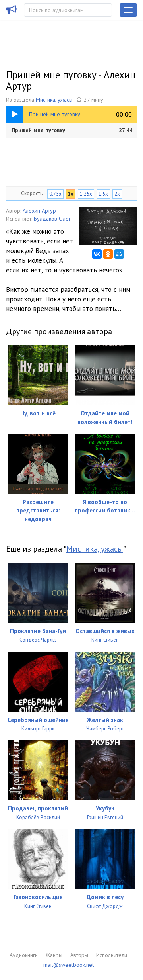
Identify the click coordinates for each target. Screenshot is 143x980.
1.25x (86, 193)
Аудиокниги (24, 954)
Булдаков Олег (52, 218)
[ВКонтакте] (97, 254)
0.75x (55, 193)
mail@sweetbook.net (68, 964)
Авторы (79, 954)
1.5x (103, 193)
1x (70, 193)
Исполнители (111, 954)
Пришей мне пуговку (72, 130)
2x (117, 193)
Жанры (54, 954)
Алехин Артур (39, 210)
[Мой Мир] (119, 254)
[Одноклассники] (108, 254)
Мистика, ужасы (54, 99)
